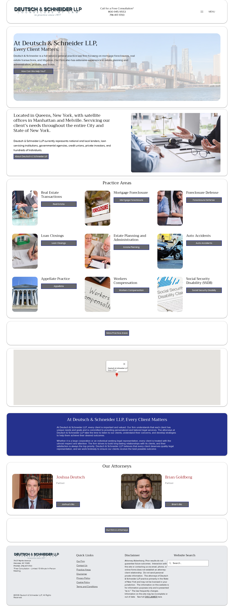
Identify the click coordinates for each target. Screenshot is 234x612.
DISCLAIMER (151, 597)
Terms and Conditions (87, 586)
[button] (202, 12)
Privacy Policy (83, 578)
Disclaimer (82, 574)
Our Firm (81, 561)
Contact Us (82, 565)
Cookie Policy (83, 582)
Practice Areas (84, 569)
